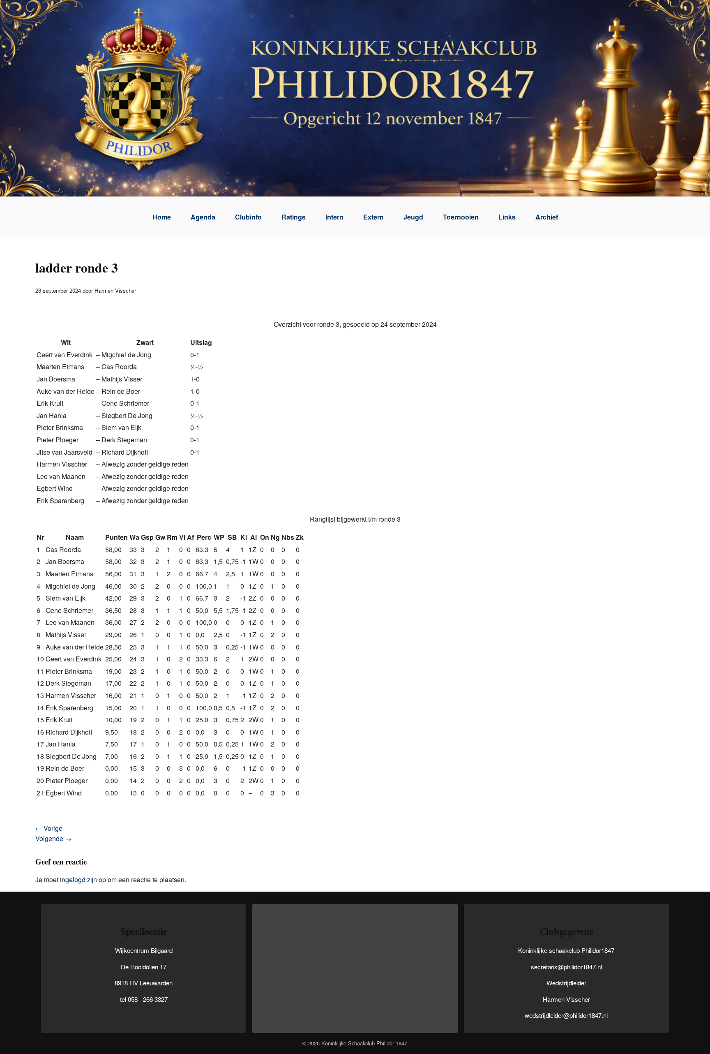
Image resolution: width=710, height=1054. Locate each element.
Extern (373, 217)
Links (507, 217)
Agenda (203, 217)
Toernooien (461, 217)
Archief (546, 217)
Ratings (293, 217)
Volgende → (53, 838)
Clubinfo (248, 217)
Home (161, 217)
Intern (334, 217)
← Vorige (48, 828)
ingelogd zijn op (83, 879)
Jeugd (413, 217)
